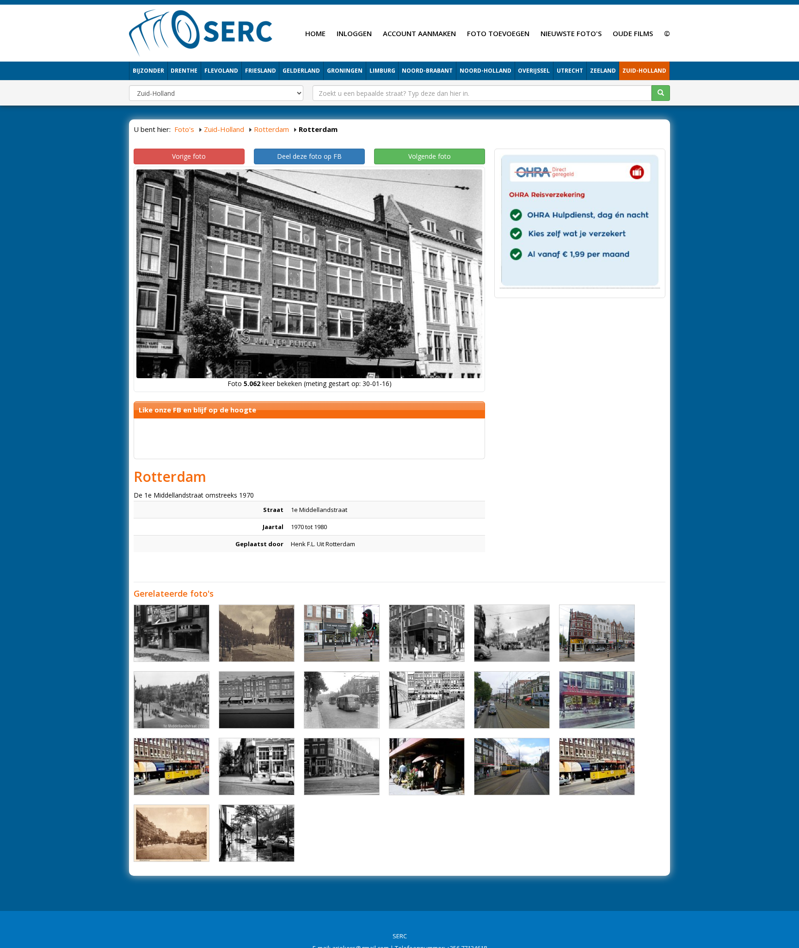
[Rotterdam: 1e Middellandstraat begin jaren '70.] (597, 700)
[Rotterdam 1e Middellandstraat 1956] (512, 633)
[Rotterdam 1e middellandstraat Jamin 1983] (427, 633)
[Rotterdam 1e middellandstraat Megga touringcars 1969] (257, 766)
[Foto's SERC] (201, 31)
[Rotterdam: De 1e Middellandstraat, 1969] (171, 766)
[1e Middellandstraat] (342, 700)
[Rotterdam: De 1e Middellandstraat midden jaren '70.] (427, 766)
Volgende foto (429, 156)
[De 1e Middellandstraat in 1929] (257, 633)
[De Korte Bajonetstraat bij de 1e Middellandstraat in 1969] (427, 700)
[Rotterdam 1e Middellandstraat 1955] (171, 700)
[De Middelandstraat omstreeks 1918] (171, 833)
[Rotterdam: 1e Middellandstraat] (512, 766)
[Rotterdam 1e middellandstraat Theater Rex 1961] (171, 633)
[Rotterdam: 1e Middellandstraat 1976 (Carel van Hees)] (257, 833)
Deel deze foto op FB (309, 156)
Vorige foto (189, 156)
